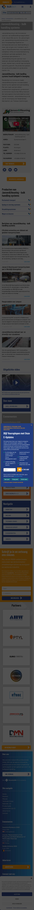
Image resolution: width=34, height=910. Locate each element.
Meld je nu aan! (20, 469)
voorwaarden (18, 476)
